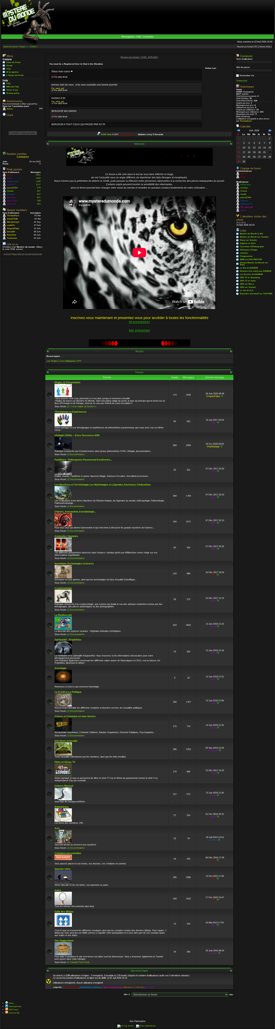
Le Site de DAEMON (249, 268)
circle (213, 925)
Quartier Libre (62, 869)
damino (243, 174)
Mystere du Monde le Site (251, 234)
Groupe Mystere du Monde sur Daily (254, 264)
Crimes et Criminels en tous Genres (75, 716)
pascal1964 (12, 188)
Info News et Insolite (66, 741)
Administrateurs (71, 987)
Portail (9, 66)
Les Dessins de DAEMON (251, 274)
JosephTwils (12, 219)
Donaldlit (11, 231)
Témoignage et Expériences (71, 411)
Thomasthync (13, 215)
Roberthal (11, 235)
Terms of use (12, 90)
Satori (9, 178)
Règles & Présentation (67, 382)
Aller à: (127, 994)
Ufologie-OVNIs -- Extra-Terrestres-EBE (77, 435)
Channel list (14, 1013)
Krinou (10, 109)
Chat (8, 69)
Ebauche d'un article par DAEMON (255, 271)
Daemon (11, 194)
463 (39, 204)
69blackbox (245, 184)
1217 (38, 184)
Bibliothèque (62, 807)
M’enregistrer (128, 36)
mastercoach (13, 181)
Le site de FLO (246, 290)
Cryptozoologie (63, 588)
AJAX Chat (106, 134)
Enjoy (9, 175)
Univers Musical (64, 785)
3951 (38, 175)
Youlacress (12, 238)
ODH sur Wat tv (247, 284)
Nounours (213, 750)
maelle (243, 194)
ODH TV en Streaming (250, 278)
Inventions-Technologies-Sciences (74, 563)
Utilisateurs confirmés (133, 987)
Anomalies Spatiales (66, 536)
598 (39, 200)
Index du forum (13, 62)
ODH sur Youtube (248, 287)
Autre (58, 890)
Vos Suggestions (64, 940)
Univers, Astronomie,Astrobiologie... (75, 511)
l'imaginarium (246, 256)
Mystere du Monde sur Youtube (254, 237)
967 (39, 191)
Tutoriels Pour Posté (80, 962)
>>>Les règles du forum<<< (83, 406)
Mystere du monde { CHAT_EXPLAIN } (139, 57)
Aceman (244, 188)
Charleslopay (213, 446)
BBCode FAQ (12, 87)
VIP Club (149, 987)
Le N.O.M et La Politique (68, 692)
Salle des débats (64, 911)
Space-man (12, 200)
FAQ (138, 36)
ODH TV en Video (248, 281)
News (11, 1003)
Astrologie (60, 668)
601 (39, 197)
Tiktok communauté (112, 987)
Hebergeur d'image (248, 250)
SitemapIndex (15, 1006)
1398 (38, 181)
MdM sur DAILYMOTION (251, 259)
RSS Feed (13, 1009)
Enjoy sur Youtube (248, 240)
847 (39, 194)
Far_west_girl (58, 88)
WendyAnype (13, 222)
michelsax (11, 197)
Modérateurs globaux (90, 987)
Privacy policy (12, 93)
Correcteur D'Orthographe (252, 247)
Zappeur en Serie (248, 243)
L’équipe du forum (15, 75)
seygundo (11, 204)
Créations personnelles (68, 853)
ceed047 (11, 184)
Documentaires (77, 454)
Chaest (10, 191)
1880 (38, 178)
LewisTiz (11, 225)
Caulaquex (23, 156)
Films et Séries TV (65, 762)
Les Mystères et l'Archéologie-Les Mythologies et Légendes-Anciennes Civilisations (103, 484)
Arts (57, 828)
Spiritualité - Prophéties (68, 639)
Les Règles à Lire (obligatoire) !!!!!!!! (64, 361)
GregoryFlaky (13, 228)
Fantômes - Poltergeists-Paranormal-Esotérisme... (83, 459)
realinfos (244, 253)
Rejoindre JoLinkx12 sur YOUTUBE (256, 294)
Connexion (148, 36)
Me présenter (139, 331)
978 (39, 188)
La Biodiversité (63, 615)
